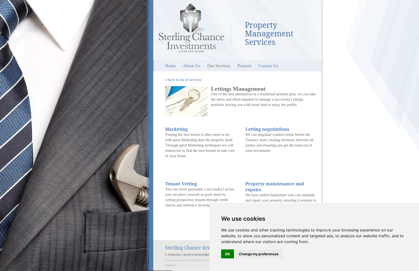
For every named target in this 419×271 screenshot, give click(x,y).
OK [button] (227, 254)
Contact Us (268, 65)
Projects (244, 65)
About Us (191, 65)
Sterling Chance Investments (191, 28)
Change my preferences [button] (259, 254)
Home (170, 65)
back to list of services (184, 80)
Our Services (218, 65)
